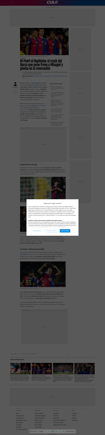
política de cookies (64, 215)
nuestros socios (49, 206)
